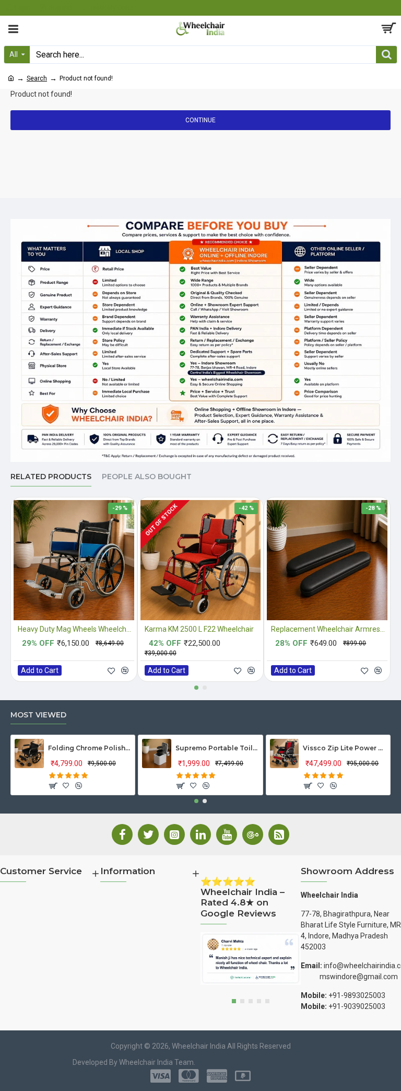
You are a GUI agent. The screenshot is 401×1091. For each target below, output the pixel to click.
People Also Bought (147, 476)
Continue (200, 120)
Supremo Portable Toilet (216, 748)
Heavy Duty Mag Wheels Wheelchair (76, 629)
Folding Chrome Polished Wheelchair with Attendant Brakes (89, 748)
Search (37, 78)
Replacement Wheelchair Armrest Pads (329, 629)
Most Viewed (38, 715)
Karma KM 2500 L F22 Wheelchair (199, 629)
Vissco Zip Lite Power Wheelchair (344, 748)
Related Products (50, 476)
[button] (196, 688)
